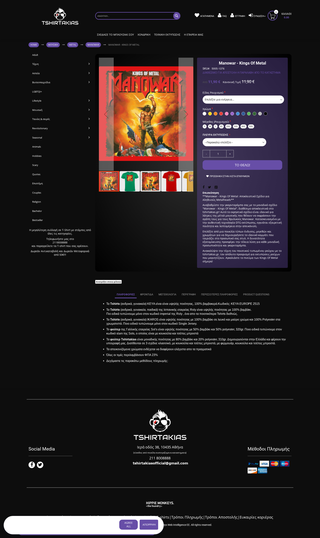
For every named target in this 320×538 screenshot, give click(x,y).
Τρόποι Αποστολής (221, 517)
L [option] (215, 126)
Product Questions (256, 294)
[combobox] (138, 16)
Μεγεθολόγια (167, 294)
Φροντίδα (146, 294)
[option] (204, 113)
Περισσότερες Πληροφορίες (219, 294)
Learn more (43, 527)
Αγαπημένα (207, 16)
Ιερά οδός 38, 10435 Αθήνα (160, 447)
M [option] (210, 126)
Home (33, 44)
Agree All (128, 524)
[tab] (126, 294)
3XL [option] (236, 126)
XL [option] (221, 126)
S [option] (204, 126)
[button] (106, 114)
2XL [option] (228, 126)
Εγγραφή (240, 16)
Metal (72, 44)
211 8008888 (160, 458)
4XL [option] (243, 126)
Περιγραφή (189, 294)
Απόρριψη (149, 524)
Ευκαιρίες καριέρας (256, 517)
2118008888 (60, 242)
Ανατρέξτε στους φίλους (108, 281)
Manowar (93, 44)
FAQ (224, 16)
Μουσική (53, 44)
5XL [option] (251, 126)
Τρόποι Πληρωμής (187, 517)
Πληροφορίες (126, 294)
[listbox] (243, 99)
